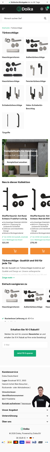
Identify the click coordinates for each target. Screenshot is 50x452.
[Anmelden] (41, 9)
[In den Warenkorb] (15, 251)
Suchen (45, 18)
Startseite (6, 28)
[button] (3, 2)
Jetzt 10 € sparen (25, 353)
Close (25, 410)
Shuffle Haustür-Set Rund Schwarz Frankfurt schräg (14, 217)
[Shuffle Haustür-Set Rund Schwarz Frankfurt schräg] (15, 199)
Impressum (26, 403)
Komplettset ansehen (17, 162)
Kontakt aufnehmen (11, 403)
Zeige (7, 277)
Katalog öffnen (3, 9)
